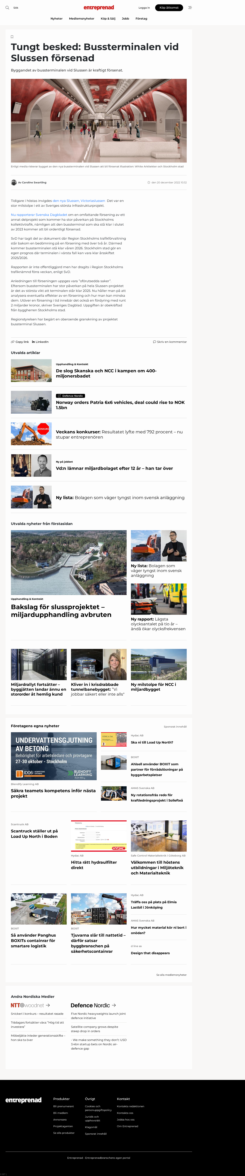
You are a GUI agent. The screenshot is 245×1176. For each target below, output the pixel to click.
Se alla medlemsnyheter (171, 974)
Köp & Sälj (108, 18)
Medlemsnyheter (81, 18)
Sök (15, 7)
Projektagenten (63, 1126)
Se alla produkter (64, 1133)
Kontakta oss (125, 1113)
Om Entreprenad (127, 1126)
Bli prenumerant (63, 1106)
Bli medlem (60, 1113)
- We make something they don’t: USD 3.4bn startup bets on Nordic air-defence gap (99, 1044)
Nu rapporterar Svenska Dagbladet (39, 215)
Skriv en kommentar (172, 342)
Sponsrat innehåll (96, 1133)
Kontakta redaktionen (130, 1106)
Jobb (125, 18)
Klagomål (91, 1127)
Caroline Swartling (34, 182)
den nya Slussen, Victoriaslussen (79, 201)
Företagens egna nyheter (35, 726)
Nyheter (57, 18)
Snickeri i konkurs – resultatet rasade (37, 1013)
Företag (141, 18)
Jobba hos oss (126, 1119)
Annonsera (60, 1119)
